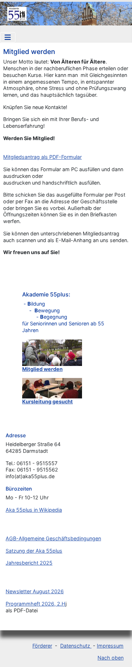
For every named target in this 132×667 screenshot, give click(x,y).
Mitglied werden (42, 369)
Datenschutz (76, 646)
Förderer (42, 646)
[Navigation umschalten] (7, 37)
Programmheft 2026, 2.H (35, 604)
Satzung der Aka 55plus (34, 551)
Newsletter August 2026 (35, 591)
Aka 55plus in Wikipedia (34, 510)
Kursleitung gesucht (47, 401)
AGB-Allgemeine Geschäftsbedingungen (53, 538)
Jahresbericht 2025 (29, 563)
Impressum (110, 646)
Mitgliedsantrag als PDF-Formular (42, 157)
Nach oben (111, 658)
